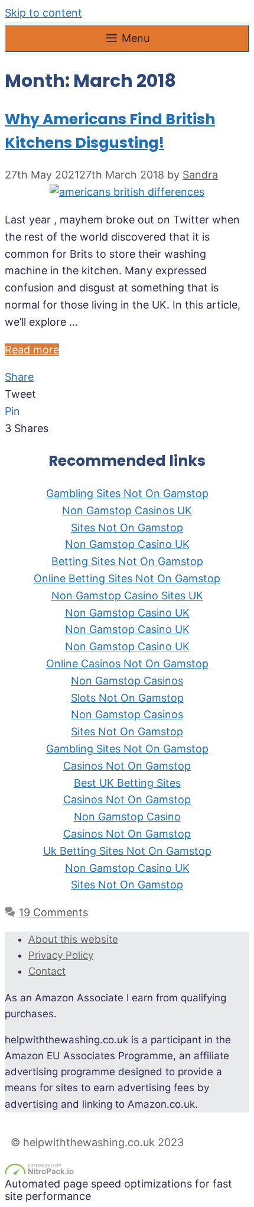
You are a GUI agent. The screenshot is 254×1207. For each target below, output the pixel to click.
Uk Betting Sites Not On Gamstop (127, 851)
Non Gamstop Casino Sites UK (127, 595)
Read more (32, 349)
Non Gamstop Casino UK (127, 544)
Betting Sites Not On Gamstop (127, 561)
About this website (73, 939)
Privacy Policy (60, 955)
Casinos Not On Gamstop (127, 766)
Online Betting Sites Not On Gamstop (127, 578)
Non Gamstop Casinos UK (127, 510)
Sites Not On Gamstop (127, 527)
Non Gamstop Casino (127, 816)
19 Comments (53, 912)
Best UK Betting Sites (127, 783)
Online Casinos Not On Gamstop (127, 663)
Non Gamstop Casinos (127, 680)
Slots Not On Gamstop (127, 698)
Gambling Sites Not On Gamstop (127, 493)
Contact (47, 971)
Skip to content (43, 13)
